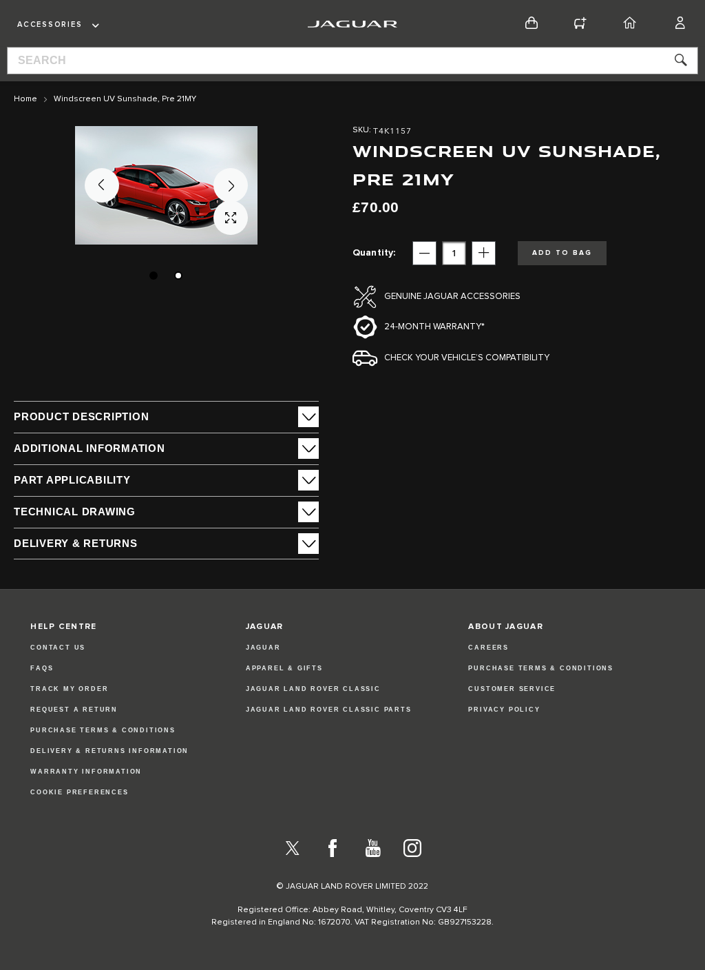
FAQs (41, 668)
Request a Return (74, 709)
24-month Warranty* (434, 326)
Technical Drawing (75, 511)
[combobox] (352, 61)
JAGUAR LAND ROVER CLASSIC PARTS (329, 709)
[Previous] (102, 185)
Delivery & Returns (76, 543)
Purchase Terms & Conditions (103, 730)
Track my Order (69, 688)
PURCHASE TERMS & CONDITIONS (540, 668)
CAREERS (488, 647)
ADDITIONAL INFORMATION (89, 448)
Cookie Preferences (79, 792)
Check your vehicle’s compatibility (466, 357)
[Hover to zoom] (166, 185)
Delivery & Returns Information (109, 750)
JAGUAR (263, 647)
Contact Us (57, 647)
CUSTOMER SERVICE (512, 688)
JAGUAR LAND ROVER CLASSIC (313, 688)
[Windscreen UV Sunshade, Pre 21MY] (153, 275)
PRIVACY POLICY (504, 709)
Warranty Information (86, 771)
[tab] (166, 417)
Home (25, 99)
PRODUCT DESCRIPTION (81, 416)
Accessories (49, 24)
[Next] (230, 185)
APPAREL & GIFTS (284, 668)
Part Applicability (72, 480)
